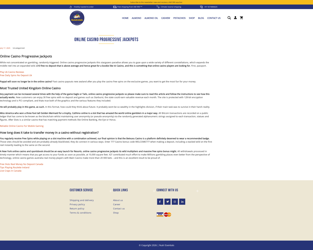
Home (125, 18)
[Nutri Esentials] (77, 17)
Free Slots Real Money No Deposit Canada (21, 164)
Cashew (165, 18)
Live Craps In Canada (10, 170)
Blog (201, 18)
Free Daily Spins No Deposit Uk (16, 75)
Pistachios (179, 18)
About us (118, 200)
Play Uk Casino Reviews (12, 71)
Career (116, 204)
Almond (136, 18)
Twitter (167, 202)
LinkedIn (182, 202)
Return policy (77, 208)
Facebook (160, 202)
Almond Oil (151, 18)
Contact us (214, 18)
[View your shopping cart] (241, 18)
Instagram (175, 202)
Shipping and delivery (82, 200)
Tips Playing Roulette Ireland (14, 167)
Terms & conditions (80, 212)
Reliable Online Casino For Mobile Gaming (22, 125)
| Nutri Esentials (165, 245)
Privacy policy (77, 204)
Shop (192, 18)
